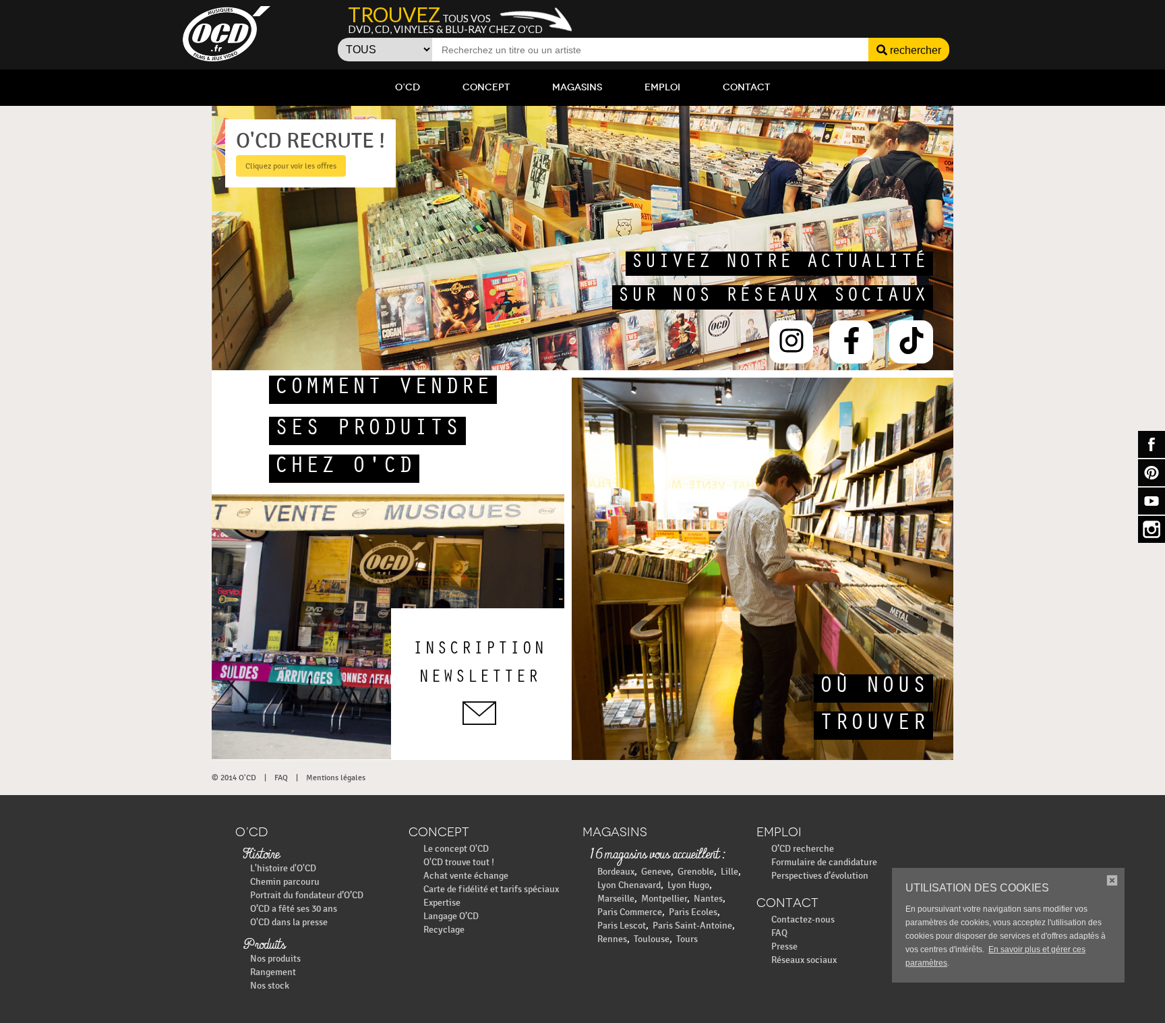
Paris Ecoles (693, 912)
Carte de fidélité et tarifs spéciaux (491, 889)
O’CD (407, 87)
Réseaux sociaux (804, 960)
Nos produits (275, 958)
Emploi (662, 87)
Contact (746, 87)
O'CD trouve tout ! (458, 862)
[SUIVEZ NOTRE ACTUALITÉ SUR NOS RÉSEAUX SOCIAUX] (627, 367)
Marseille (615, 898)
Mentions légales (335, 777)
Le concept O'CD (456, 848)
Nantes (708, 898)
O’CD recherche (802, 848)
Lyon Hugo (688, 885)
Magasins (577, 87)
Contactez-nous (803, 919)
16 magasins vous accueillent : (657, 855)
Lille (729, 871)
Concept (486, 87)
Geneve (656, 871)
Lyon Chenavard (629, 885)
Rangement (273, 972)
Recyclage (444, 929)
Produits (264, 945)
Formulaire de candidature (824, 862)
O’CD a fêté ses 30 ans (293, 908)
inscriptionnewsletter (479, 665)
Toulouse (651, 939)
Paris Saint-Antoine (692, 925)
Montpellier (664, 898)
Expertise (441, 902)
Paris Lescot (621, 925)
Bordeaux (615, 871)
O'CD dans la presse (289, 922)
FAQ (281, 777)
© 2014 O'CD (234, 777)
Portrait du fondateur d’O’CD (306, 895)
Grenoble (696, 871)
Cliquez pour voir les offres (290, 166)
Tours (687, 939)
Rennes (612, 939)
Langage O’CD (451, 916)
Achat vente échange (465, 875)
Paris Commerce (629, 912)
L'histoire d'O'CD (283, 868)
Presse (784, 946)
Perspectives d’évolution (819, 875)
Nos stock (269, 985)
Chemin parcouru (285, 881)
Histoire (261, 855)
